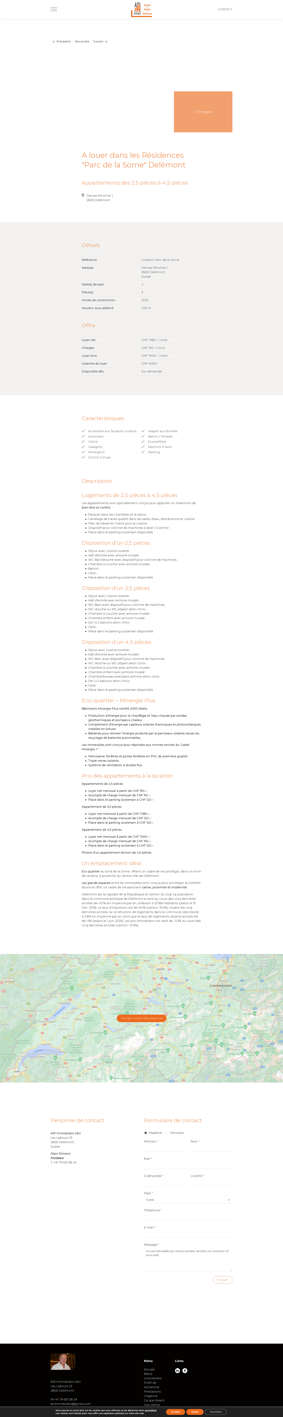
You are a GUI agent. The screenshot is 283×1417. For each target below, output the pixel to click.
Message (150, 1245)
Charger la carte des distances (141, 1018)
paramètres (151, 1410)
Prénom (150, 1141)
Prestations (152, 1391)
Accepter (175, 1411)
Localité (196, 1176)
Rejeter (195, 1411)
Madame (155, 1132)
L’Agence (151, 1396)
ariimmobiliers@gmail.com (71, 1404)
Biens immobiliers (153, 1376)
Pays (147, 1193)
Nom (194, 1141)
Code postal (152, 1176)
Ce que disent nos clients (154, 1403)
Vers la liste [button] (82, 41)
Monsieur (177, 1132)
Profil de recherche (151, 1385)
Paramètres (216, 1411)
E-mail (149, 1227)
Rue (147, 1159)
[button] (62, 41)
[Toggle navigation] (54, 9)
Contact (225, 9)
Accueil (149, 1369)
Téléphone (152, 1210)
